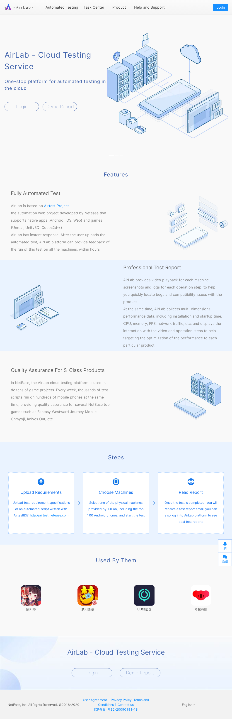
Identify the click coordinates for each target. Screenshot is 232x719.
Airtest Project (56, 205)
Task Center (94, 7)
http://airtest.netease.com (49, 515)
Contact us (126, 705)
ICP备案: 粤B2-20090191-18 (116, 709)
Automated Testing (62, 7)
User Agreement (95, 700)
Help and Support (149, 7)
